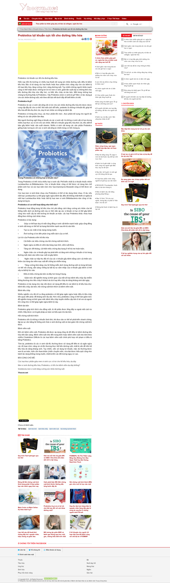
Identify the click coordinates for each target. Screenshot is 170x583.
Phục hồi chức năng (25, 573)
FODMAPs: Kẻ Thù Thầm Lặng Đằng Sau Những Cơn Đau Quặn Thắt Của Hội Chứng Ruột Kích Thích (80, 459)
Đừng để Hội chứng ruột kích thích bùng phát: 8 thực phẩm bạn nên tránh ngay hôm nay (28, 484)
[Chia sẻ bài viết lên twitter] (88, 39)
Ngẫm (89, 569)
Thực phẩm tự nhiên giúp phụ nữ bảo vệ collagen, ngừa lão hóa (59, 24)
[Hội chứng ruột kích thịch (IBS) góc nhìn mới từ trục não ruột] (81, 472)
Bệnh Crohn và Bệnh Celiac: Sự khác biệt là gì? (28, 508)
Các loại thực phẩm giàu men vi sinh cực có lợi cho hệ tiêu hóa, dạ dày (47, 361)
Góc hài (89, 573)
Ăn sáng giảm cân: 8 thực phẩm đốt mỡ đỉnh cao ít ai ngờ (135, 180)
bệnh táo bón (32, 429)
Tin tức (26, 18)
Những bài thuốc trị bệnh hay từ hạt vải (106, 208)
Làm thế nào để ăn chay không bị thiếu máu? (106, 83)
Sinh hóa (21, 569)
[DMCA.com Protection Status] (51, 579)
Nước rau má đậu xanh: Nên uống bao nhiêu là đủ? (105, 118)
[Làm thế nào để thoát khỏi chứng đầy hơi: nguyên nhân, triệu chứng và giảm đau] (29, 522)
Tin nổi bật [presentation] (139, 36)
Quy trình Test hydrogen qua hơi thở (28, 457)
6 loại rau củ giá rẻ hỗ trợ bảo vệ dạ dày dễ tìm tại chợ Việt (136, 155)
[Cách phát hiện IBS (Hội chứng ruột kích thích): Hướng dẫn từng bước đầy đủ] (55, 472)
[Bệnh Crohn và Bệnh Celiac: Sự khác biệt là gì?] (29, 496)
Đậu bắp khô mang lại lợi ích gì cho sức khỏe (135, 130)
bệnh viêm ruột (54, 429)
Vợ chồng (88, 18)
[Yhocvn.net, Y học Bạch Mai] (39, 14)
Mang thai (90, 566)
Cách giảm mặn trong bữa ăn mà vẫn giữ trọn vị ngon (105, 68)
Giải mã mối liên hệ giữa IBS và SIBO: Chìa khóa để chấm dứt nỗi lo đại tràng (54, 458)
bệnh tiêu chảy (43, 429)
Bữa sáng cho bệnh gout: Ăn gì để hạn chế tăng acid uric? (106, 103)
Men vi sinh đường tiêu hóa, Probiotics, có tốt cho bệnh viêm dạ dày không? (49, 365)
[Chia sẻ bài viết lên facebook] (86, 39)
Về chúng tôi (35, 550)
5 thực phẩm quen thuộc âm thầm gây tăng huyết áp (105, 96)
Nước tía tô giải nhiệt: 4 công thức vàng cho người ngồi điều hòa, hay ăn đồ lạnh (105, 165)
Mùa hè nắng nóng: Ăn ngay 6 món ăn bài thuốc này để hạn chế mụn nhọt (106, 157)
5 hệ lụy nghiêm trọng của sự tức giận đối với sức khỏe (136, 254)
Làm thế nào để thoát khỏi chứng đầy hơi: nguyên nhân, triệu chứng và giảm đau (28, 534)
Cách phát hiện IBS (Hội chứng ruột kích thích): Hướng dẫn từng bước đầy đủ (55, 484)
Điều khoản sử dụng (53, 550)
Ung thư (21, 566)
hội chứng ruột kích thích (68, 429)
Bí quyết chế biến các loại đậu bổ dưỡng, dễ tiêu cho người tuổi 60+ (106, 110)
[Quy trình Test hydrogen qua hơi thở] (29, 445)
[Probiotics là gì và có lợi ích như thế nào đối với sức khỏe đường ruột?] (55, 496)
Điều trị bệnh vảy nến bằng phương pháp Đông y (104, 193)
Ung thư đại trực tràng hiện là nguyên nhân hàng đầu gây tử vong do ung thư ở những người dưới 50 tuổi (80, 509)
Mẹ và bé (58, 18)
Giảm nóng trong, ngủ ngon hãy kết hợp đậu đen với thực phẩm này (105, 148)
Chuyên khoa (37, 18)
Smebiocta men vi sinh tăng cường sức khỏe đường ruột (41, 369)
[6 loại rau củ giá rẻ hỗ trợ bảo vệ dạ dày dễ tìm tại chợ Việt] (136, 142)
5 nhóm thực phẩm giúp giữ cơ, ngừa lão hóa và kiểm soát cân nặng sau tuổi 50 (106, 60)
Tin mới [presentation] (127, 36)
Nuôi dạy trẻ (91, 563)
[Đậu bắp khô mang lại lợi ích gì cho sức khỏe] (136, 117)
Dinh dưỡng (69, 18)
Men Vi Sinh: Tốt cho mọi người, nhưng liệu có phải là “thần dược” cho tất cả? (106, 200)
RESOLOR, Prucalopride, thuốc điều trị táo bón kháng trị (106, 186)
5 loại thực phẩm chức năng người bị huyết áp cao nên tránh (105, 179)
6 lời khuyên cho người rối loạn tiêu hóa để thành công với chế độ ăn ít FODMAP (80, 534)
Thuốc (78, 18)
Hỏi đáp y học (99, 18)
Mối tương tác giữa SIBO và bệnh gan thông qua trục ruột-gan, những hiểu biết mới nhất (55, 534)
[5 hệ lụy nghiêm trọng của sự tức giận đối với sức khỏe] (136, 241)
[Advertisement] (55, 58)
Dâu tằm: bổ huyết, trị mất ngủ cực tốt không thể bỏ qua (106, 173)
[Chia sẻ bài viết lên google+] (91, 39)
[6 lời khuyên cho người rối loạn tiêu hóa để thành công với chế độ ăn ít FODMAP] (81, 522)
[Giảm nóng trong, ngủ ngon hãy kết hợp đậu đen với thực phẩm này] (106, 135)
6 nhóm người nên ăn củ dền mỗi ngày (105, 89)
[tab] (126, 35)
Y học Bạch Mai (25, 29)
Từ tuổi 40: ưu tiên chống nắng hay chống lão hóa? (138, 73)
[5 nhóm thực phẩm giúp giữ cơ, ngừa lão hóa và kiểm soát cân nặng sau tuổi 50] (106, 47)
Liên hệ (22, 550)
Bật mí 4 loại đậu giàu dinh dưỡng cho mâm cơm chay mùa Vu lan (106, 75)
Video (124, 18)
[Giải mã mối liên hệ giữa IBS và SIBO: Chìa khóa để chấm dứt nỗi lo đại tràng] (55, 445)
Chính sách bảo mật (26, 554)
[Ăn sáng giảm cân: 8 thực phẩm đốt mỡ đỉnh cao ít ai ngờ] (136, 167)
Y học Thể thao (113, 18)
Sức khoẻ (48, 18)
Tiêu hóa (48, 29)
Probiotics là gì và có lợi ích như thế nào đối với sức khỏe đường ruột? (54, 508)
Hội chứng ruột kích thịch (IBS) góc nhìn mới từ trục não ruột (81, 483)
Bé (88, 560)
